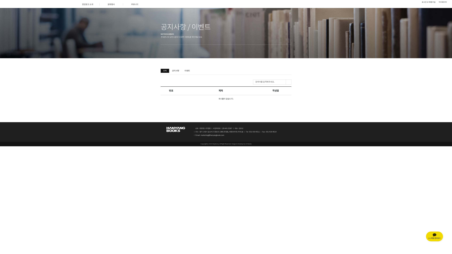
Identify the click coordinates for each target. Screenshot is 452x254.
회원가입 (432, 2)
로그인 (424, 2)
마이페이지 (443, 2)
